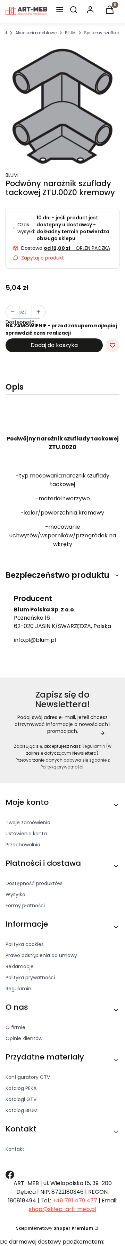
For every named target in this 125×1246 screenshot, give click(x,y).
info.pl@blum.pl (35, 640)
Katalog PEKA (21, 1088)
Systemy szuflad (101, 33)
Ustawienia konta (26, 833)
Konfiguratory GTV (28, 1077)
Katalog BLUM (22, 1110)
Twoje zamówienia (28, 822)
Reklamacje (20, 966)
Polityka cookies (25, 944)
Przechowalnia (23, 844)
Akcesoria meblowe (36, 33)
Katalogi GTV (21, 1099)
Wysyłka (15, 894)
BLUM (70, 33)
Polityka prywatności (30, 977)
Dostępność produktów (34, 883)
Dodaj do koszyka (54, 345)
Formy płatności (25, 905)
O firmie (15, 1027)
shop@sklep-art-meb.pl (62, 1209)
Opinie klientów (24, 1038)
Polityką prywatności (62, 767)
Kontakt (15, 1149)
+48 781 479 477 (74, 1200)
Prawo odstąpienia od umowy (41, 955)
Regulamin (93, 746)
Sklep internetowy (54, 1228)
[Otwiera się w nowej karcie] (10, 1175)
